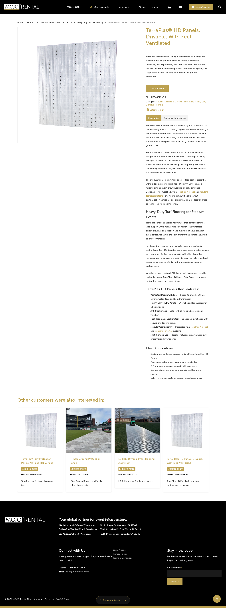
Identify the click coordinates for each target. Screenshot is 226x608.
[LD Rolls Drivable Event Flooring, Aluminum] (137, 430)
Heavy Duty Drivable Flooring (90, 22)
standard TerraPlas (163, 331)
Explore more (29, 468)
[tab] (153, 118)
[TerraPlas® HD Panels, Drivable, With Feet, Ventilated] (186, 430)
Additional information (175, 118)
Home (20, 22)
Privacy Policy (120, 554)
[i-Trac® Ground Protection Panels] (88, 430)
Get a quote (157, 88)
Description (153, 118)
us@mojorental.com (79, 571)
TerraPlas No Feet (186, 192)
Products (31, 22)
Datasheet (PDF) (157, 110)
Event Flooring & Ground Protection (56, 22)
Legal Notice (119, 550)
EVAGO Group (63, 599)
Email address (174, 567)
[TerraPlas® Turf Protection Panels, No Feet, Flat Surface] (40, 430)
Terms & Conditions (122, 558)
